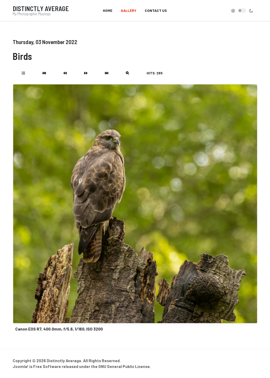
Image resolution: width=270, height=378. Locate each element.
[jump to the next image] (86, 73)
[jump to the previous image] (65, 73)
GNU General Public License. (124, 366)
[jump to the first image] (44, 73)
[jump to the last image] (106, 73)
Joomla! (20, 366)
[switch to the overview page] (23, 73)
